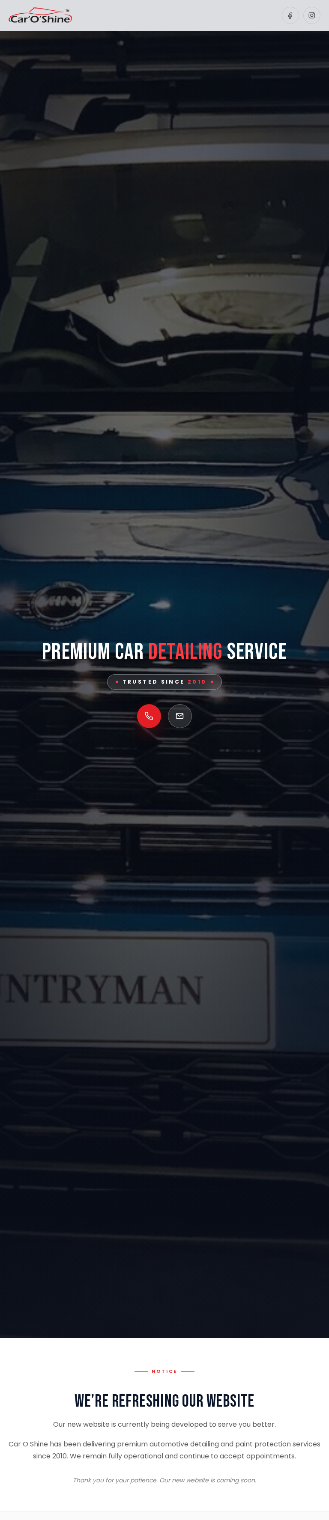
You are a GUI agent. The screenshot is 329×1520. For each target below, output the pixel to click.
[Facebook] (290, 15)
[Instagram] (311, 15)
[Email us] (180, 716)
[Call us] (149, 716)
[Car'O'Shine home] (40, 15)
